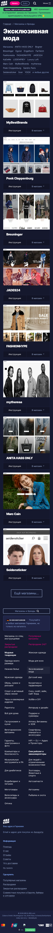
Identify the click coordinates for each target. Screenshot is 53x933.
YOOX (27, 72)
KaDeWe (7, 59)
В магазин (38, 130)
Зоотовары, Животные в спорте (35, 773)
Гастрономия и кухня (12, 722)
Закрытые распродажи (11, 645)
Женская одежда (37, 652)
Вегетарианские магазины (13, 731)
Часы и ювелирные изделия (14, 700)
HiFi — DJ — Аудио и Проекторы (38, 741)
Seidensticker (9, 72)
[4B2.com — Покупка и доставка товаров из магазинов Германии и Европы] (4, 3)
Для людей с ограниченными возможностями (37, 762)
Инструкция (15, 130)
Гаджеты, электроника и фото (12, 743)
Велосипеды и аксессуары (12, 796)
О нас (6, 851)
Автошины (34, 789)
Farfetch (40, 51)
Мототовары (11, 789)
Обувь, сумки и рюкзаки (12, 684)
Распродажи (9, 884)
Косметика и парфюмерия (35, 684)
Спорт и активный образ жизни (14, 692)
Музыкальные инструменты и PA (14, 760)
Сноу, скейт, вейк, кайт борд (38, 692)
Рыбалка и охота (37, 795)
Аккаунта (38, 832)
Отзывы (7, 855)
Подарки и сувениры (34, 714)
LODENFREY (19, 59)
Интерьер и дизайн (38, 707)
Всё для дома (11, 713)
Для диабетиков (13, 770)
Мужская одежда (13, 677)
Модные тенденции (10, 653)
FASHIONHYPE (24, 55)
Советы (7, 859)
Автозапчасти (36, 781)
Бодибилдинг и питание (12, 782)
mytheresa (36, 63)
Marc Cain (8, 63)
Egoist (19, 51)
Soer (20, 72)
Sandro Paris (29, 68)
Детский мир (35, 677)
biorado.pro (33, 918)
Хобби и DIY (35, 699)
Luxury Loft (33, 59)
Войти (25, 3)
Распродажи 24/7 (37, 644)
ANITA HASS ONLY (24, 46)
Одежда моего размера (12, 662)
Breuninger (8, 51)
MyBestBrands (22, 63)
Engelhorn (29, 51)
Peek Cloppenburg (12, 68)
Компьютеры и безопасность (12, 752)
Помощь (7, 846)
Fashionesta (9, 55)
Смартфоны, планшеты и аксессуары (35, 732)
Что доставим (10, 863)
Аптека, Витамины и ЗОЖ (38, 722)
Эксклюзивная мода (36, 670)
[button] (49, 3)
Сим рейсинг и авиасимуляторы (37, 752)
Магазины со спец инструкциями (14, 637)
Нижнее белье (12, 669)
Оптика (8, 803)
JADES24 (37, 55)
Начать (15, 3)
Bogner (38, 46)
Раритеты (10, 707)
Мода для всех (36, 660)
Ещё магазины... (26, 593)
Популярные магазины (35, 637)
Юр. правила (8, 868)
